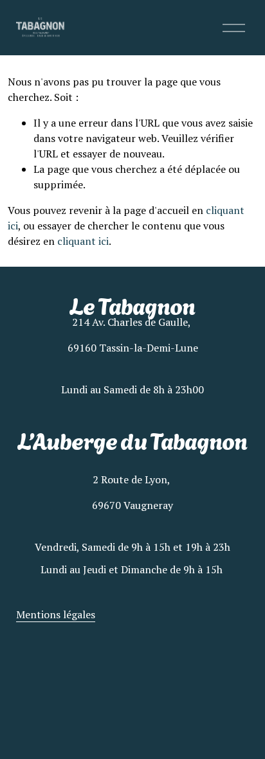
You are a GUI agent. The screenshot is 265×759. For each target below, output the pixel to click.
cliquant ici (83, 241)
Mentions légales (55, 614)
